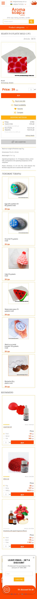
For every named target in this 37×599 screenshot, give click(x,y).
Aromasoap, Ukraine (7, 83)
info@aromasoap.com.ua (19, 1)
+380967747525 (18, 4)
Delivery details (30, 135)
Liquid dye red (7, 427)
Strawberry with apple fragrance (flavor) (15, 531)
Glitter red (6, 479)
